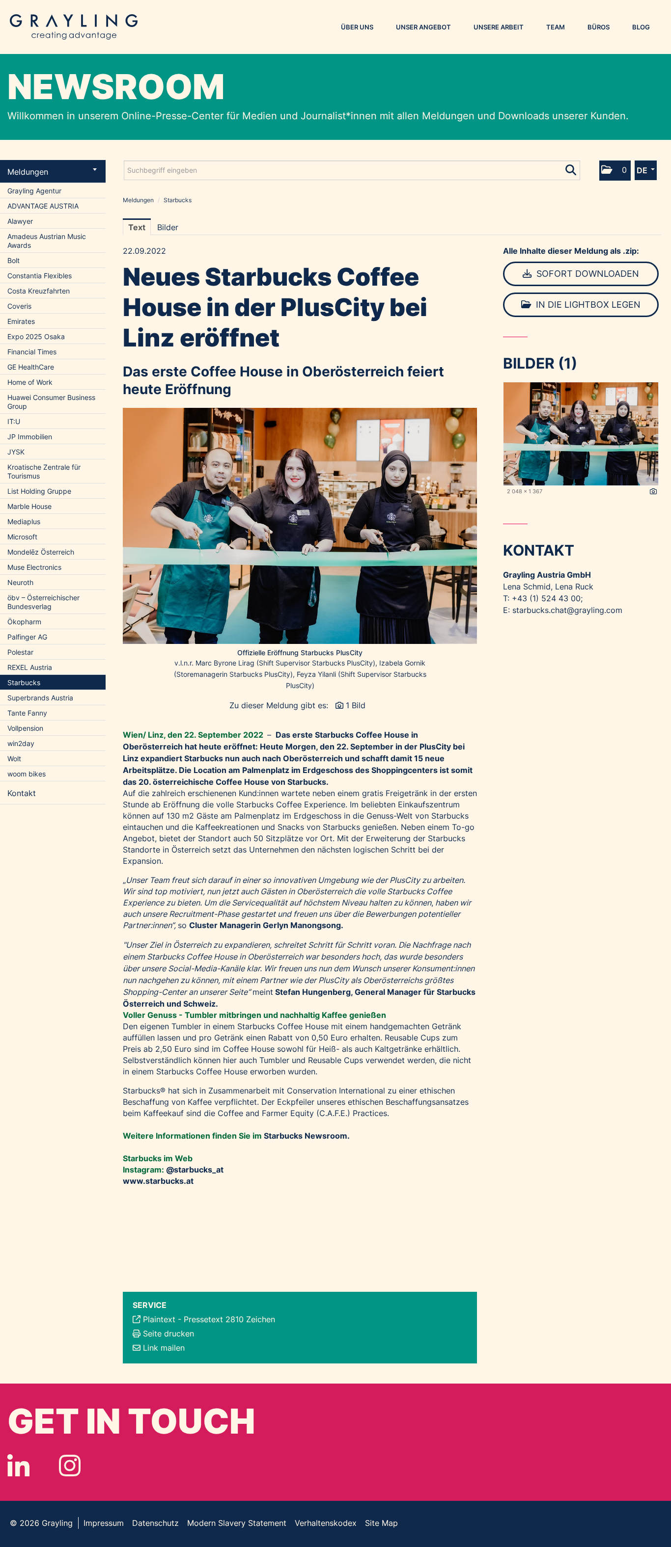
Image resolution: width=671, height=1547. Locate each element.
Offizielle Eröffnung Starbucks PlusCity (300, 652)
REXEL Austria (29, 667)
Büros (598, 27)
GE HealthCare (30, 367)
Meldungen (27, 172)
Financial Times (31, 351)
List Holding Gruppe (39, 491)
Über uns (357, 27)
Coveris (19, 306)
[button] (615, 170)
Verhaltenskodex (326, 1523)
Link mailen (164, 1348)
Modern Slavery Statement (236, 1523)
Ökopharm (24, 621)
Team (555, 27)
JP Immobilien (29, 436)
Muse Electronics (34, 567)
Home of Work (30, 382)
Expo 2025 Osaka (36, 336)
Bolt (13, 260)
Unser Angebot (423, 27)
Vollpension (25, 728)
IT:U (13, 421)
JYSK (16, 452)
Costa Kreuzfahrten (38, 291)
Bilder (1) (540, 363)
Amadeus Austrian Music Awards (46, 240)
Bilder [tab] (167, 227)
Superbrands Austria (40, 697)
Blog (641, 27)
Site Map (381, 1523)
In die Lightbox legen (587, 304)
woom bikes (26, 774)
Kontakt (21, 793)
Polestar (20, 652)
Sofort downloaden (586, 273)
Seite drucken (168, 1333)
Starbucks (23, 682)
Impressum (104, 1523)
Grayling (74, 27)
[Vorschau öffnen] (300, 526)
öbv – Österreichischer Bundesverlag (43, 602)
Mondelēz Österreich (40, 552)
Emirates (21, 321)
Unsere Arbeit (499, 27)
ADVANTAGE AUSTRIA (43, 206)
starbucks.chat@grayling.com (567, 610)
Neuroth (20, 582)
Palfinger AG (27, 637)
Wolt (14, 758)
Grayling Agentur (34, 191)
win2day (20, 743)
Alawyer (20, 221)
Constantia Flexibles (39, 275)
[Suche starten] (571, 167)
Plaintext (159, 1319)
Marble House (29, 506)
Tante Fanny (27, 713)
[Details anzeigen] (653, 491)
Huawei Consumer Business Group (51, 401)
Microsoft (22, 537)
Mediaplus (23, 521)
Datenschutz (155, 1523)
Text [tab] (136, 227)
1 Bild (355, 705)
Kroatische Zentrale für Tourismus (44, 471)
